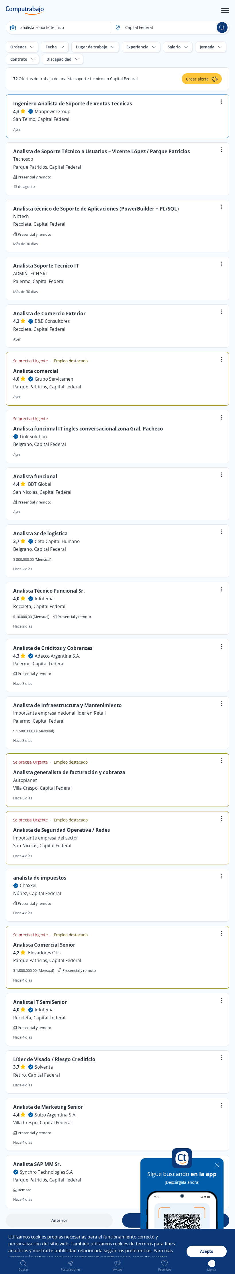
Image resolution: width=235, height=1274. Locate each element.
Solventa (44, 1067)
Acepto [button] (206, 1251)
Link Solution (33, 436)
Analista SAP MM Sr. (37, 1164)
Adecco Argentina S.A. (57, 656)
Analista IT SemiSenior (40, 1001)
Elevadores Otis (44, 952)
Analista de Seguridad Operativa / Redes (61, 829)
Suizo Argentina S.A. (56, 1115)
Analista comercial (35, 370)
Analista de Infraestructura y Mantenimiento (67, 705)
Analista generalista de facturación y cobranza (69, 772)
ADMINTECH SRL (30, 273)
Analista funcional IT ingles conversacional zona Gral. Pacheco (88, 428)
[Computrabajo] (25, 10)
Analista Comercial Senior (44, 944)
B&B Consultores (52, 321)
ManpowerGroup (52, 111)
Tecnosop (23, 159)
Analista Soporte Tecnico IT (46, 265)
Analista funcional (35, 476)
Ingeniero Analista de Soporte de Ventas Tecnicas (72, 103)
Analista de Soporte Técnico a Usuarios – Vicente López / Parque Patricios (101, 151)
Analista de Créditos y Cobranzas (53, 647)
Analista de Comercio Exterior (49, 313)
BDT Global (39, 484)
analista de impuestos (39, 877)
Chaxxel (28, 885)
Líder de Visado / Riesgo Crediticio (54, 1059)
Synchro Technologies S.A (46, 1172)
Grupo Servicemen (54, 379)
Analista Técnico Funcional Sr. (49, 590)
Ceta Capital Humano (57, 541)
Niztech (21, 216)
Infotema (44, 598)
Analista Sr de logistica (40, 533)
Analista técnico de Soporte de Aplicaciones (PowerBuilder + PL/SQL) (96, 208)
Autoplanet (25, 780)
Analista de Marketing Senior (48, 1106)
